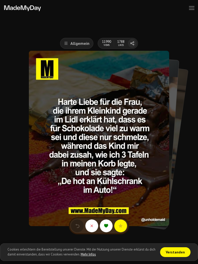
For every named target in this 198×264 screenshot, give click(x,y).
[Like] (106, 225)
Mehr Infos (88, 254)
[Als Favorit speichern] (120, 225)
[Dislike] (91, 225)
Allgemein (79, 43)
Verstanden (175, 252)
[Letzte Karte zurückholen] (77, 225)
